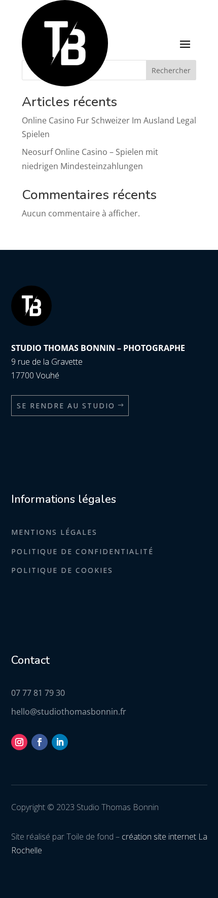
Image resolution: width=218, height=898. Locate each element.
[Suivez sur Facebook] (39, 742)
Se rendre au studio (66, 405)
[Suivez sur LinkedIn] (60, 742)
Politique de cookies (62, 570)
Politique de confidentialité (82, 551)
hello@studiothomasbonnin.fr (68, 711)
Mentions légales (54, 532)
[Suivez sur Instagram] (19, 742)
